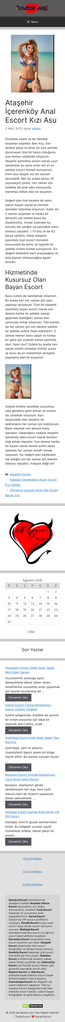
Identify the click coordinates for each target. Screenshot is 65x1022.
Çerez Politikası (32, 871)
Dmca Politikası (32, 858)
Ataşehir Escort (20, 474)
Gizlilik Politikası (33, 884)
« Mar (31, 631)
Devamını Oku (18, 697)
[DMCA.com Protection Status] (32, 1007)
